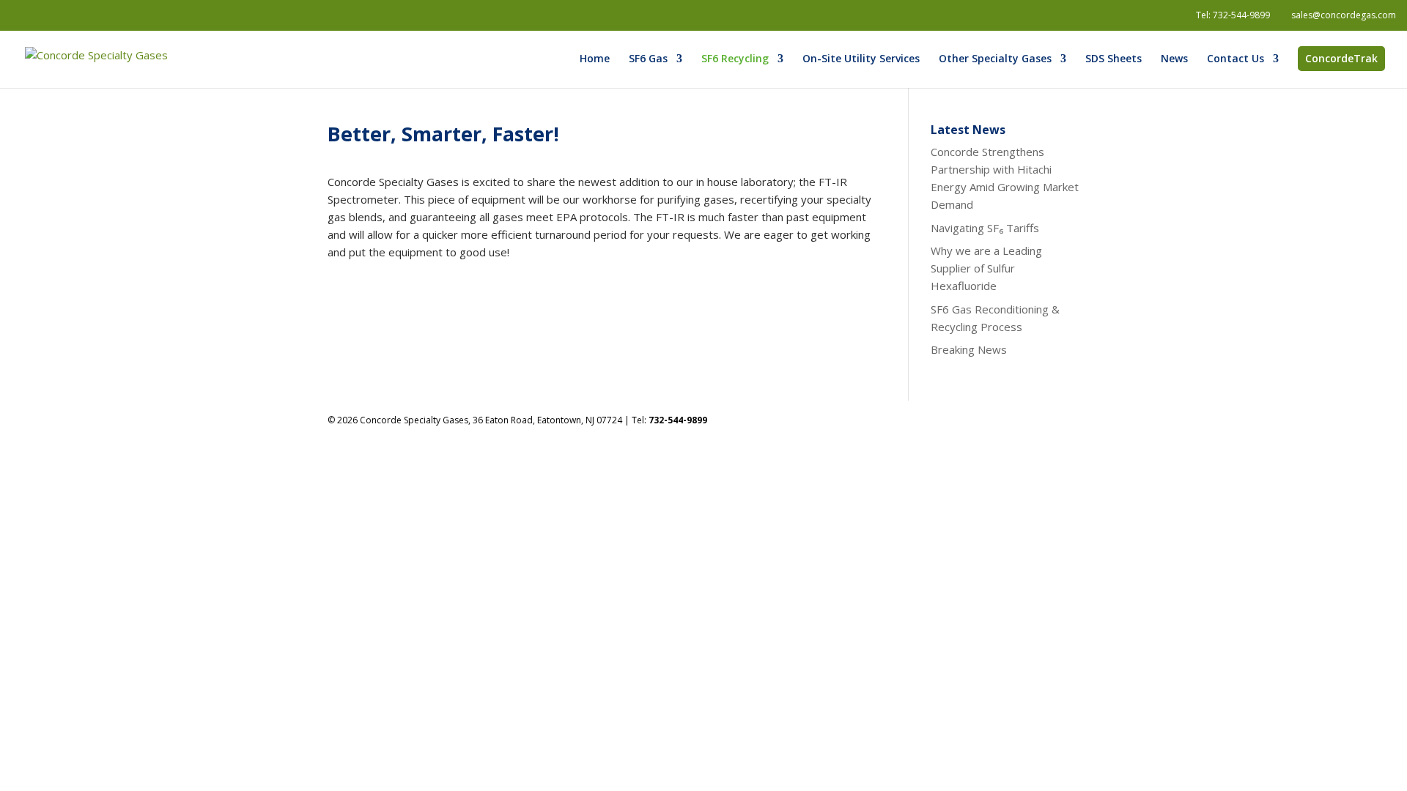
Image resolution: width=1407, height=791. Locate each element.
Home (595, 59)
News (1174, 59)
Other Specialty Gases (995, 59)
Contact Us (1235, 59)
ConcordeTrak (1341, 58)
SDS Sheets (1113, 59)
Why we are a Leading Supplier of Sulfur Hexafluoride (986, 268)
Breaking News (969, 349)
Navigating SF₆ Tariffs (985, 227)
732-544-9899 (1241, 15)
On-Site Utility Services (861, 59)
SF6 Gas (648, 59)
